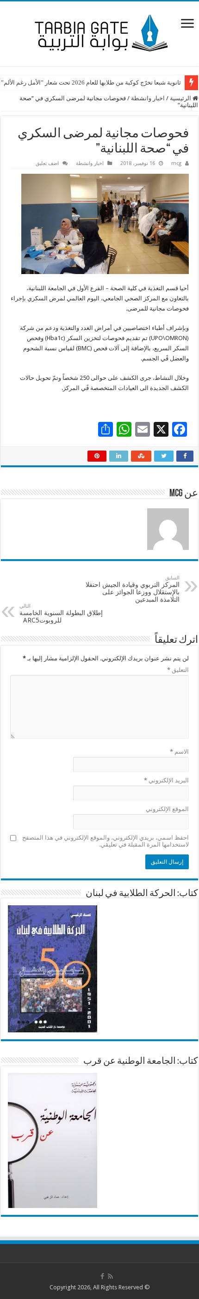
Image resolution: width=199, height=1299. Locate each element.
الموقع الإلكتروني (167, 808)
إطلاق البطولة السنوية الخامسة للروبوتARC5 (62, 613)
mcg (176, 163)
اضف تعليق (47, 163)
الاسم (179, 751)
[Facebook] (102, 1276)
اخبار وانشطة (148, 98)
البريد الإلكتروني (166, 780)
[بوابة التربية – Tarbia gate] (99, 32)
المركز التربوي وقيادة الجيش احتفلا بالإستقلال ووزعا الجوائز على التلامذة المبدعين (133, 589)
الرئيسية (181, 98)
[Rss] (110, 1276)
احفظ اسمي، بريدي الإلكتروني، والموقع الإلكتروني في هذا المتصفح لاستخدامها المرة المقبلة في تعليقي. (105, 841)
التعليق (178, 669)
